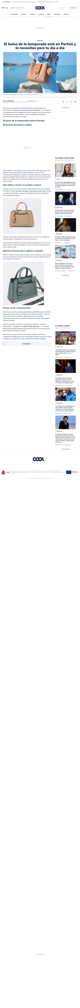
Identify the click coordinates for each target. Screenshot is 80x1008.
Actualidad (14, 14)
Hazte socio (73, 7)
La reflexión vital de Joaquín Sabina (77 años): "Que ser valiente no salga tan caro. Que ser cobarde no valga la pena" (64, 380)
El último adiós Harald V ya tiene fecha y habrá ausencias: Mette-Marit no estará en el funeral (64, 212)
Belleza (23, 14)
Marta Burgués (8, 101)
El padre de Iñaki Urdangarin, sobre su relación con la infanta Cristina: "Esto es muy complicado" (65, 238)
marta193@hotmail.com (31, 101)
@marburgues (19, 101)
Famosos (41, 14)
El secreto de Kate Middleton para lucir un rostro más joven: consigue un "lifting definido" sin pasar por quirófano (65, 185)
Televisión (57, 14)
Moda (49, 14)
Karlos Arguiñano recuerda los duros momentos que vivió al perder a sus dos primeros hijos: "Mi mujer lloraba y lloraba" (64, 266)
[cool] (40, 8)
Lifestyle (66, 14)
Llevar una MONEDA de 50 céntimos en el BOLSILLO (24, 1)
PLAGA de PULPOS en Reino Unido (46, 1)
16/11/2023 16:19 (7, 102)
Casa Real (32, 14)
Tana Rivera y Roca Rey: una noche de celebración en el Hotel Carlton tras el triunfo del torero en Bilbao (65, 352)
